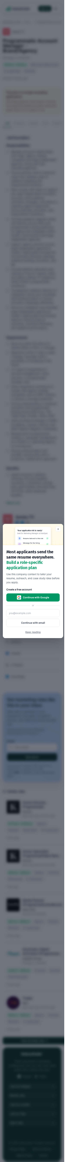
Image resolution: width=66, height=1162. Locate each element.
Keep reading (33, 632)
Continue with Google (36, 597)
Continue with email (33, 622)
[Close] (58, 529)
